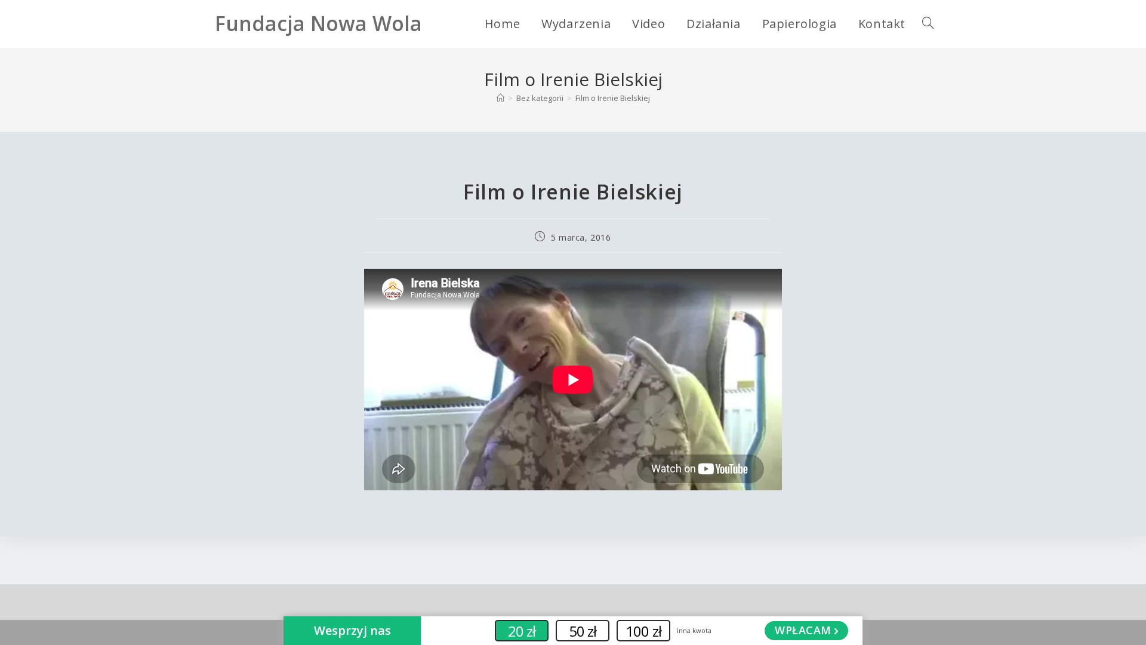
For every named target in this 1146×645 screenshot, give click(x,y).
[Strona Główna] (500, 98)
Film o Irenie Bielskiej (612, 98)
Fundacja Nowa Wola (318, 23)
